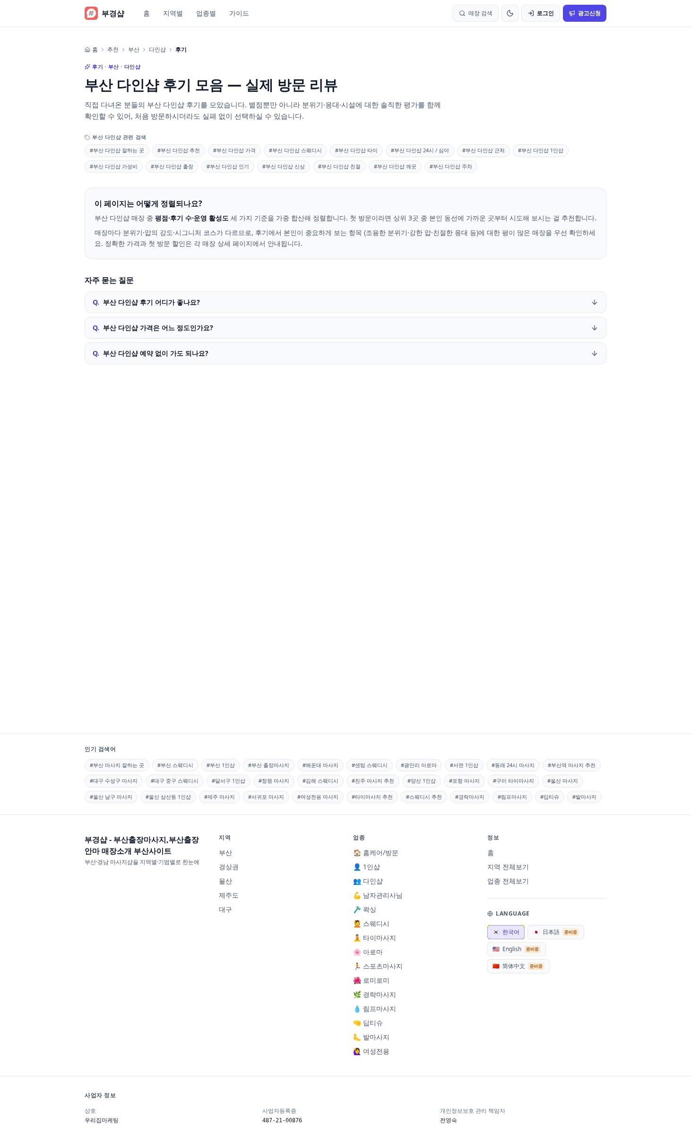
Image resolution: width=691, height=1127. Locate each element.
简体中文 (517, 966)
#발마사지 (584, 796)
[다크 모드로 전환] (509, 13)
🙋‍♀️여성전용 (371, 1051)
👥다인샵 (368, 880)
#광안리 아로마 (419, 765)
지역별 (173, 13)
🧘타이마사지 (374, 937)
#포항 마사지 (464, 780)
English (515, 949)
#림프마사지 (512, 796)
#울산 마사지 (562, 780)
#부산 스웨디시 (175, 765)
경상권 (229, 866)
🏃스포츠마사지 (378, 965)
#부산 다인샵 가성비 (114, 166)
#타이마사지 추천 (372, 796)
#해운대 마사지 (320, 765)
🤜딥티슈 (368, 1022)
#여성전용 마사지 (317, 796)
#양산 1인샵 (421, 780)
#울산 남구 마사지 (111, 796)
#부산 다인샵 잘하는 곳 (117, 150)
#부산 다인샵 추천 (178, 150)
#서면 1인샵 (464, 765)
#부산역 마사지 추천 (572, 765)
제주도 (229, 895)
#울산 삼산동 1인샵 (168, 796)
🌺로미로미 (371, 980)
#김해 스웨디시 (320, 780)
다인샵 (157, 49)
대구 (225, 909)
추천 (113, 49)
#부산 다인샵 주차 (451, 166)
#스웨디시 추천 (424, 796)
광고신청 (589, 13)
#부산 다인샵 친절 (339, 166)
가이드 (239, 13)
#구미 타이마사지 (513, 780)
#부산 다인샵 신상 (283, 166)
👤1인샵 (366, 866)
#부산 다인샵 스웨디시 (295, 150)
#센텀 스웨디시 (370, 765)
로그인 (545, 13)
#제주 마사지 (219, 796)
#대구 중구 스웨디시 (175, 780)
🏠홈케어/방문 (375, 852)
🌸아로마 (368, 951)
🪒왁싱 (364, 909)
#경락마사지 (469, 796)
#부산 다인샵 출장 (172, 166)
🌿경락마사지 (374, 994)
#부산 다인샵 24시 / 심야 (420, 150)
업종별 (206, 13)
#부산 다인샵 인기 (228, 166)
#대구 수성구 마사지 (114, 780)
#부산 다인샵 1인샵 (540, 150)
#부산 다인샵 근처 (483, 150)
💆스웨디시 (371, 923)
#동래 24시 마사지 (513, 765)
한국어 (505, 932)
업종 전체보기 (508, 880)
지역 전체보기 (508, 866)
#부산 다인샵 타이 (356, 150)
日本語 (555, 932)
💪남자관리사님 (378, 895)
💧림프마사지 (374, 1008)
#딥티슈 (549, 796)
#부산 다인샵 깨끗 (395, 166)
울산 (225, 880)
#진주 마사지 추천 (373, 780)
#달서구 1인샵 (228, 780)
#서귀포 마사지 (266, 796)
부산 (133, 49)
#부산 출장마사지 (268, 765)
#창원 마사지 (274, 780)
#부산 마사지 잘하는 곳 (117, 765)
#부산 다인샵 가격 (234, 150)
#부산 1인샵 (221, 765)
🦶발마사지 (371, 1036)
